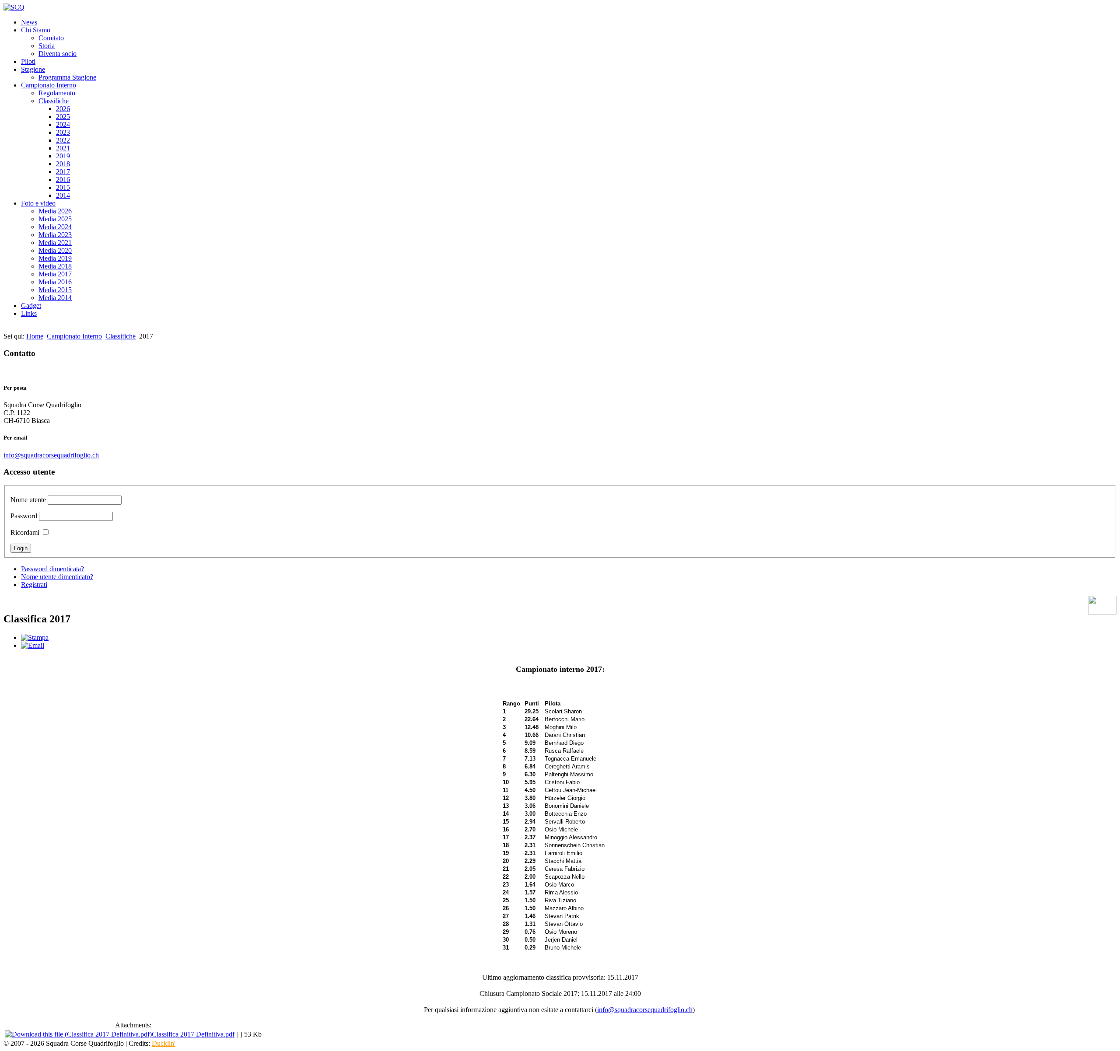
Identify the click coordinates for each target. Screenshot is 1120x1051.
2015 (63, 187)
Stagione (33, 69)
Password (23, 516)
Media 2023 (55, 234)
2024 (63, 124)
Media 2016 (55, 282)
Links (29, 313)
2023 (63, 132)
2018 (63, 164)
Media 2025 (55, 219)
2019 (63, 156)
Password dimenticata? (52, 569)
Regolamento (56, 93)
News (29, 22)
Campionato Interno (48, 85)
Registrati (34, 584)
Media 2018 (55, 266)
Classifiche (53, 101)
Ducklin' (163, 1043)
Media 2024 (55, 226)
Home (34, 336)
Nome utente (28, 499)
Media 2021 (55, 242)
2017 (63, 171)
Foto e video (38, 203)
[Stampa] (35, 637)
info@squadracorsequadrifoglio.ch (51, 455)
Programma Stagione (67, 77)
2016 (63, 179)
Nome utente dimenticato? (57, 576)
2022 (63, 140)
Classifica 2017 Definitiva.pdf (193, 1034)
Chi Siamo (35, 30)
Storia (46, 45)
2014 (63, 195)
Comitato (51, 38)
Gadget (31, 305)
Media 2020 (55, 250)
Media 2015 (55, 289)
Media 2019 (55, 258)
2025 (63, 116)
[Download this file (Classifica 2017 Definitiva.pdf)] (78, 1034)
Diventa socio (57, 53)
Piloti (28, 61)
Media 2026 (55, 211)
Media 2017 (55, 274)
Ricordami (24, 532)
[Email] (32, 645)
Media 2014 (55, 297)
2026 (63, 108)
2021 (63, 148)
